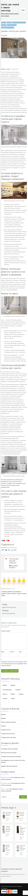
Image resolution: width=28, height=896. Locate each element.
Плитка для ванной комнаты (13, 560)
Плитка (9, 593)
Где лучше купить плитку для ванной (22, 848)
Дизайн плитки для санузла (9, 766)
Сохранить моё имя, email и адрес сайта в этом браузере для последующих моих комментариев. (14, 663)
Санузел (4, 25)
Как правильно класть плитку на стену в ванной (23, 830)
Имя (3, 652)
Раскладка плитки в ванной (9, 749)
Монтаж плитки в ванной (8, 752)
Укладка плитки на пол (8, 27)
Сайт (20, 652)
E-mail (12, 652)
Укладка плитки (12, 25)
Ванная (3, 22)
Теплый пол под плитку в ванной (11, 756)
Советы (24, 593)
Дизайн (9, 22)
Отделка (3, 593)
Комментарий (5, 631)
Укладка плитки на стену (8, 737)
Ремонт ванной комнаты (19, 22)
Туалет (3, 595)
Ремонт (14, 593)
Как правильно (16, 591)
